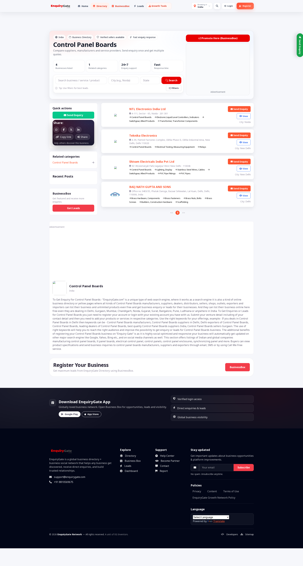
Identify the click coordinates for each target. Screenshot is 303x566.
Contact (164, 466)
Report (164, 471)
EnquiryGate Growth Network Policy (214, 497)
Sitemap (249, 534)
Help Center (167, 456)
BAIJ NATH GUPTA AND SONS (150, 187)
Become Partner (170, 461)
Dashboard (131, 471)
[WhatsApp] (56, 130)
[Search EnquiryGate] (217, 6)
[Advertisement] (218, 67)
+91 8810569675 (63, 482)
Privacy (197, 491)
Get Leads (73, 208)
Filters (175, 88)
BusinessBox (237, 367)
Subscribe (244, 467)
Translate (219, 521)
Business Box (133, 461)
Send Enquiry (75, 115)
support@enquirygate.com (69, 477)
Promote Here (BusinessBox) (220, 38)
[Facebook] (64, 130)
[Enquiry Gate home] (60, 6)
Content (212, 491)
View (245, 116)
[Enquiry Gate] (61, 451)
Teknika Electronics (143, 135)
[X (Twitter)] (71, 130)
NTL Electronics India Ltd (147, 109)
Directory (130, 456)
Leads (127, 466)
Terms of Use (231, 491)
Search (173, 80)
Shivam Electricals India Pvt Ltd (151, 161)
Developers (232, 534)
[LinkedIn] (78, 130)
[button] (158, 6)
